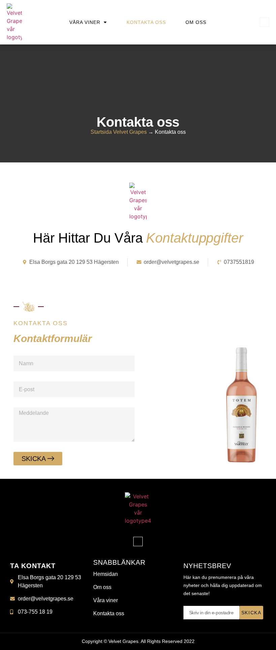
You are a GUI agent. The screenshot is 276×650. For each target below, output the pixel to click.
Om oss (195, 22)
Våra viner (84, 22)
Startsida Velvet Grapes (119, 132)
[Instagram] (264, 22)
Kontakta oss (146, 22)
